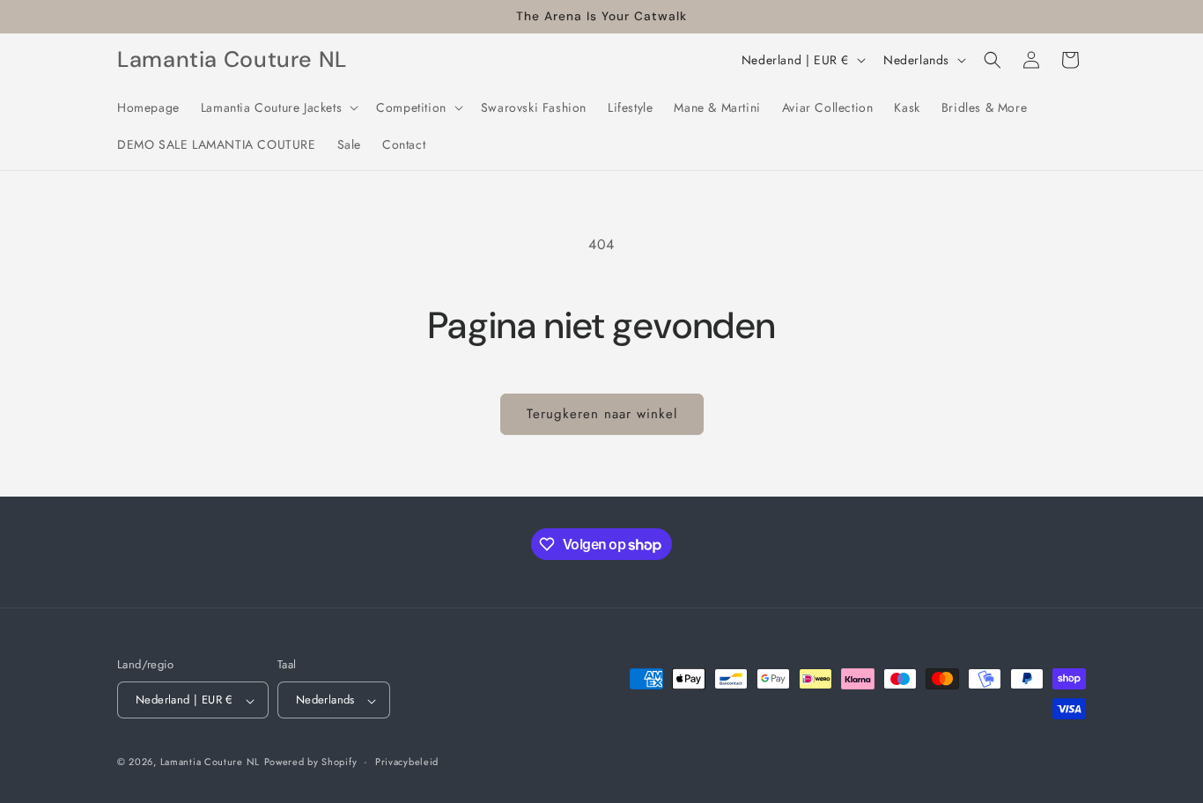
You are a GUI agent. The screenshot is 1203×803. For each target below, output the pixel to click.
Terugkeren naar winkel (602, 414)
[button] (277, 107)
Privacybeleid (407, 762)
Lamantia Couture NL (210, 762)
